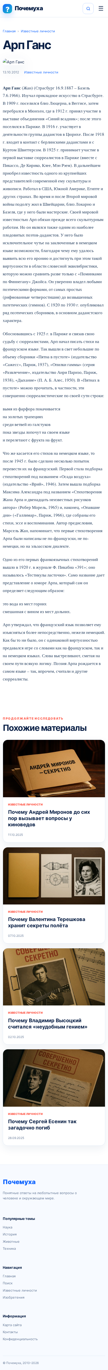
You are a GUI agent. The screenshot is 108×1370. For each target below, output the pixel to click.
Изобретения (13, 1297)
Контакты (10, 1332)
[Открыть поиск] (88, 8)
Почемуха (19, 1182)
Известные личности (38, 31)
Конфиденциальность (20, 1339)
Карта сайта (12, 1325)
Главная (9, 31)
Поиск (8, 1283)
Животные (11, 1241)
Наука (7, 1227)
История (10, 1234)
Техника (9, 1248)
